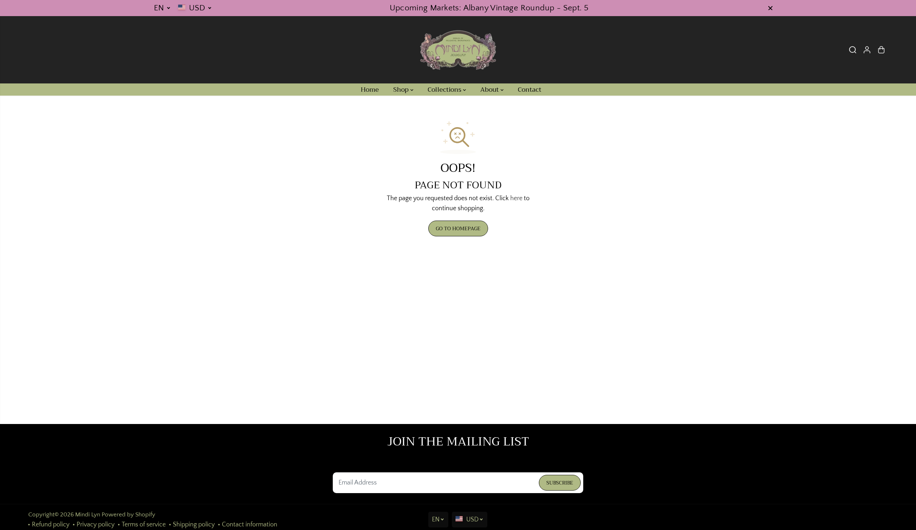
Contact (529, 89)
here (516, 198)
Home (370, 89)
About (490, 89)
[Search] (852, 49)
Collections (445, 89)
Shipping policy (194, 524)
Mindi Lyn (87, 514)
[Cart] (881, 49)
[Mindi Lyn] (458, 50)
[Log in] (867, 49)
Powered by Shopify (128, 514)
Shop (401, 89)
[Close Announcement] (770, 8)
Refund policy (50, 524)
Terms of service (144, 524)
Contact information (249, 524)
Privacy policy (95, 524)
